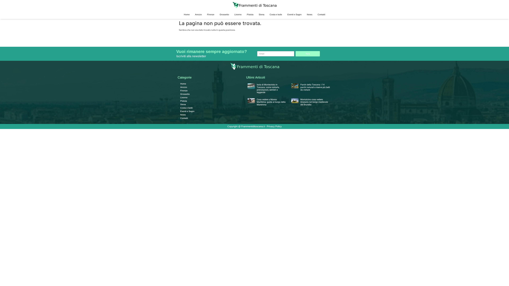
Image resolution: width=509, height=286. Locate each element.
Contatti (321, 14)
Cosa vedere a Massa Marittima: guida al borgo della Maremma (271, 102)
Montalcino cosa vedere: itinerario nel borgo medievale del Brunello (314, 102)
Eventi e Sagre (294, 14)
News (309, 14)
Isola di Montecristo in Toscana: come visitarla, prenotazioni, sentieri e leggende (268, 88)
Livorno (238, 14)
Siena (261, 14)
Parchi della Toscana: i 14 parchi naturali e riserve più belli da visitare (315, 87)
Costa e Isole (276, 14)
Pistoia (250, 14)
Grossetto (224, 14)
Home (187, 14)
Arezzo (198, 14)
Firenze (210, 14)
